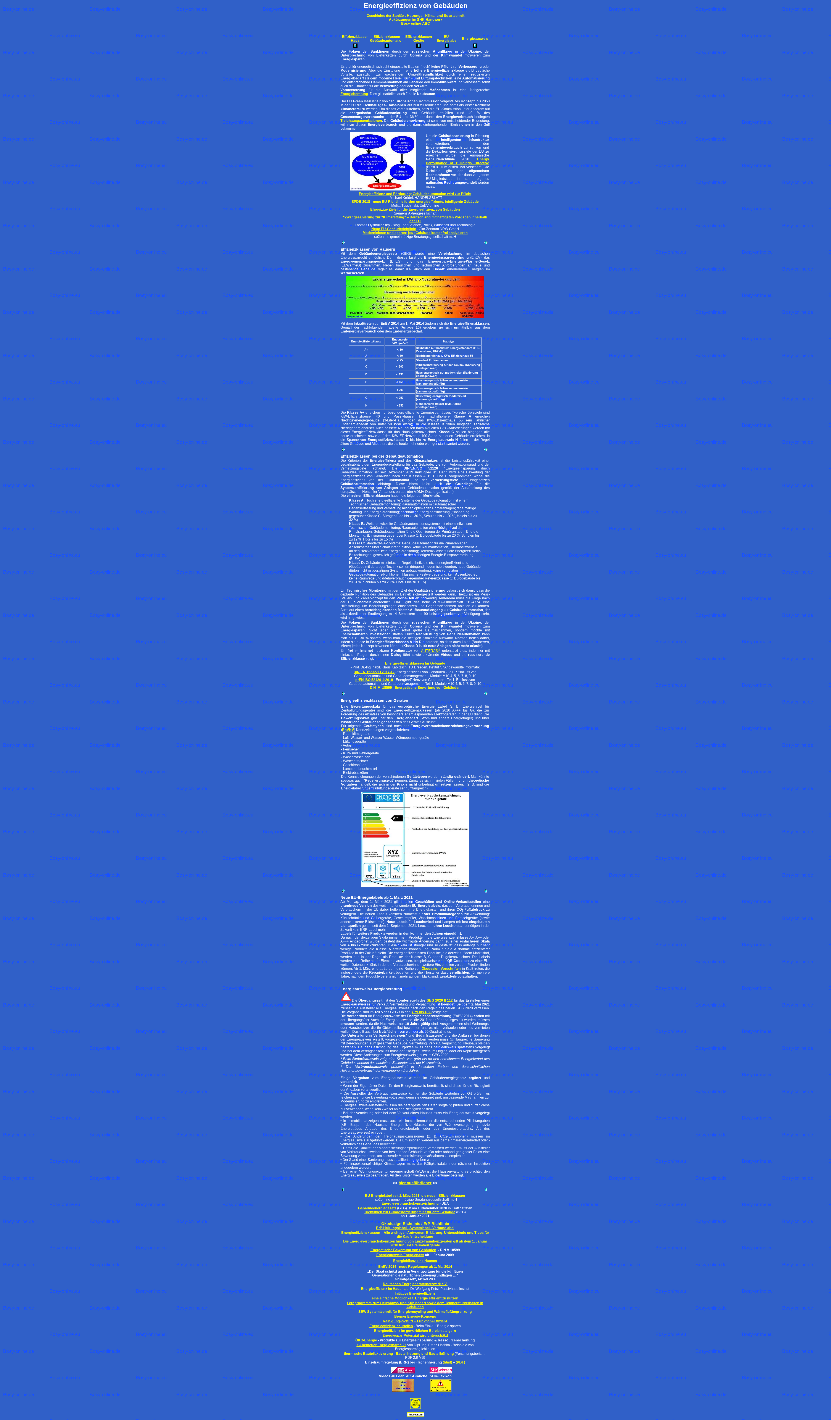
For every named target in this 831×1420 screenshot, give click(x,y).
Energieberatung (354, 94)
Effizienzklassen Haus (355, 38)
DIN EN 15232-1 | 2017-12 (374, 672)
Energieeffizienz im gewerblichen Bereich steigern (415, 1331)
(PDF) (460, 1362)
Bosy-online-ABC (415, 23)
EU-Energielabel (447, 38)
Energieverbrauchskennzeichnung (410, 1203)
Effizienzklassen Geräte (418, 38)
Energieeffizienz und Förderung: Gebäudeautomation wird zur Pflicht (415, 194)
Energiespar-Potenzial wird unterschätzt (415, 1335)
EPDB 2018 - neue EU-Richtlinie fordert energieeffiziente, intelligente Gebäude (415, 201)
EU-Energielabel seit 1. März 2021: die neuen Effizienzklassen (415, 1195)
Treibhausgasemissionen (361, 121)
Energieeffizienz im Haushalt (384, 1289)
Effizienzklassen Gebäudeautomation (387, 38)
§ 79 (414, 1012)
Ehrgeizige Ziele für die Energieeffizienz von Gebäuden (415, 209)
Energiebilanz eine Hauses (415, 1261)
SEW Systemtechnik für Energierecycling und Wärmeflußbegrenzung (415, 1312)
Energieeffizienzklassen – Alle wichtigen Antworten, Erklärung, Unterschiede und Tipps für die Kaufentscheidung (415, 1234)
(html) (447, 1362)
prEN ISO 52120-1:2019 (374, 680)
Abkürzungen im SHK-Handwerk (415, 19)
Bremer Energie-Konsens (415, 1316)
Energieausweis (475, 38)
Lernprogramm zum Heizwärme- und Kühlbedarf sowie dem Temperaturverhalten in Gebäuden (415, 1305)
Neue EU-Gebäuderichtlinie (393, 229)
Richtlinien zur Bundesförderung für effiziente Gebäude (410, 1212)
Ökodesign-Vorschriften (441, 968)
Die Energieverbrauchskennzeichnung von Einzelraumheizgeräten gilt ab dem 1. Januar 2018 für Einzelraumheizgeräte (415, 1243)
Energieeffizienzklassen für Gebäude (415, 663)
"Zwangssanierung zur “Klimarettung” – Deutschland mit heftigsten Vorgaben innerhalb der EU (415, 219)
